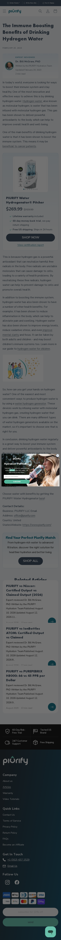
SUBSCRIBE (17, 481)
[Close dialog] (57, 455)
